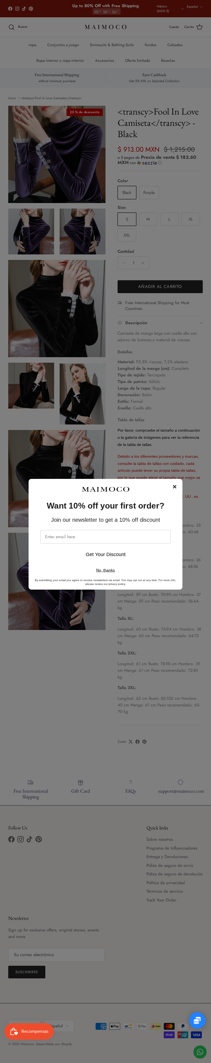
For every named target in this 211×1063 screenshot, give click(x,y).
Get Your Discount (106, 554)
